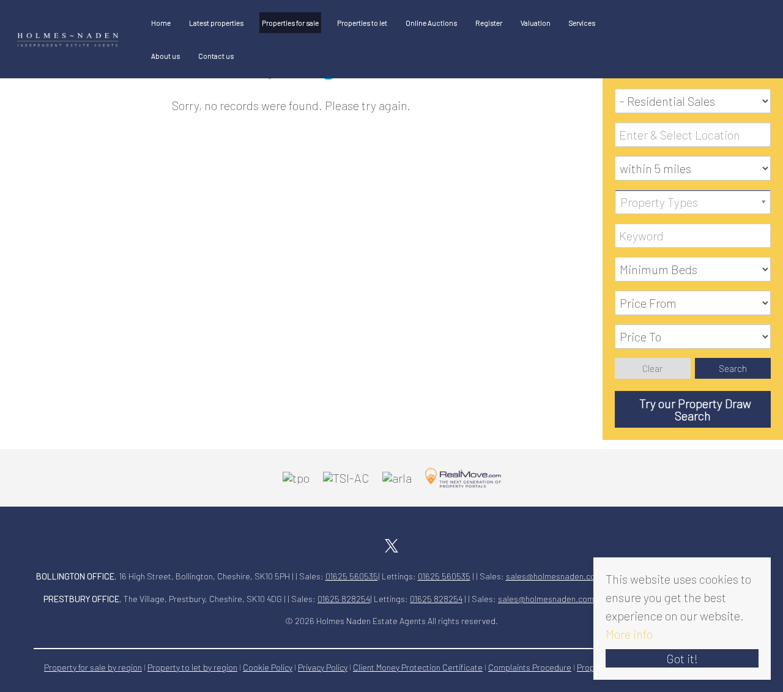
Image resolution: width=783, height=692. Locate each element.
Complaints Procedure (529, 667)
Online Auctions (431, 22)
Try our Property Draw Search (692, 409)
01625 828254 (343, 598)
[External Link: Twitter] (391, 543)
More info (629, 634)
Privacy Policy (322, 667)
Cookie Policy (267, 667)
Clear (652, 368)
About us (165, 55)
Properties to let (362, 22)
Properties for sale (290, 22)
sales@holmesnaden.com (554, 576)
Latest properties (216, 22)
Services (582, 22)
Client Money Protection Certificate (418, 667)
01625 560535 (351, 576)
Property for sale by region (93, 667)
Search (733, 368)
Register (488, 22)
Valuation (536, 22)
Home (161, 22)
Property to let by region (192, 667)
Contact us (216, 55)
